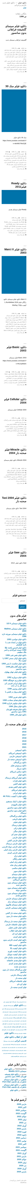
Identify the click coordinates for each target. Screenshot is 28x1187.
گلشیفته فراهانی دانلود (12, 69)
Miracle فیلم (21, 479)
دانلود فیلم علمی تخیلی (17, 928)
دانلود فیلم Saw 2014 (13, 579)
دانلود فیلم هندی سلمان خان (15, 957)
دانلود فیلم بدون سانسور (16, 808)
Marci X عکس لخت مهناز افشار (18, 322)
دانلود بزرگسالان (20, 762)
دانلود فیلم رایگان (11, 470)
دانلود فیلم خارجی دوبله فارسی (14, 847)
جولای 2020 (21, 1159)
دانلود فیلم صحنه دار (11, 1029)
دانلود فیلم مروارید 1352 (16, 677)
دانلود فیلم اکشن (19, 784)
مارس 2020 (21, 1172)
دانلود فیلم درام (20, 856)
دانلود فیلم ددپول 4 (16, 1023)
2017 (24, 735)
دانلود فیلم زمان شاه (18, 865)
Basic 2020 (18, 374)
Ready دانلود (12, 226)
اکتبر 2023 (22, 1107)
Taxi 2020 (19, 529)
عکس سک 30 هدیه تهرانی (20, 164)
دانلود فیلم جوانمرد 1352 (16, 639)
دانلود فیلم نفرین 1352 (17, 697)
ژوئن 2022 (22, 1119)
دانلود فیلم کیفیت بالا (10, 54)
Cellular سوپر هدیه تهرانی (16, 426)
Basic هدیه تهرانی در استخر (11, 380)
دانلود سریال (21, 769)
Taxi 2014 (13, 529)
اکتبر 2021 (22, 1144)
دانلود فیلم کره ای (19, 934)
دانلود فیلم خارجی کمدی (16, 853)
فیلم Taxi (11, 533)
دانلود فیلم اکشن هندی (17, 787)
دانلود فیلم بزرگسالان (21, 52)
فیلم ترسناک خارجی (18, 975)
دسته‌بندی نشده (20, 967)
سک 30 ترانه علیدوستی (11, 158)
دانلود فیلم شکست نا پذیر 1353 (14, 664)
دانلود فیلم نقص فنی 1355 (16, 655)
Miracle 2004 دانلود (20, 472)
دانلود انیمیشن (20, 750)
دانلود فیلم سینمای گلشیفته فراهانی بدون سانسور (15, 29)
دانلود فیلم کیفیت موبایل (16, 954)
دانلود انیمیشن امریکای (17, 753)
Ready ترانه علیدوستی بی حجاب (16, 222)
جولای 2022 (21, 1116)
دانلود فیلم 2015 (11, 1005)
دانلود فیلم (22, 3)
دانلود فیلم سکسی (19, 868)
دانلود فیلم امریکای (18, 790)
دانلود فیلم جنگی (19, 831)
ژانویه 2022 (21, 1135)
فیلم (6, 1053)
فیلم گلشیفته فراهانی (15, 1056)
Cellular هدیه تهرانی (19, 428)
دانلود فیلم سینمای (16, 220)
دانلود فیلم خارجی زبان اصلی (15, 850)
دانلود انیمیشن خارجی (17, 756)
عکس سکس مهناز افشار (20, 330)
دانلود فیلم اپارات (19, 781)
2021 (24, 747)
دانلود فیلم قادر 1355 (18, 715)
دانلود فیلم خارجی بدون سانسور (14, 1020)
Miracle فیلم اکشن (12, 479)
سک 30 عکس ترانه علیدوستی (19, 160)
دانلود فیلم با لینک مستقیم (16, 801)
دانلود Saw (12, 577)
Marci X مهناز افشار (10, 326)
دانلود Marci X (9, 328)
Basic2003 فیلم (22, 382)
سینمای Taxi (17, 533)
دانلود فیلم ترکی (20, 828)
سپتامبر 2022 (21, 1110)
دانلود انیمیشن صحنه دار (17, 759)
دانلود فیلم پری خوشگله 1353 (14, 680)
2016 (24, 732)
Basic (12, 374)
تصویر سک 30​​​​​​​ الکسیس (18, 154)
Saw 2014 (22, 577)
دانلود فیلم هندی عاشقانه (16, 960)
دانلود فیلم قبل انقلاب (17, 931)
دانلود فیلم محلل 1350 (17, 706)
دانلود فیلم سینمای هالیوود (16, 905)
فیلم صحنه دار (20, 978)
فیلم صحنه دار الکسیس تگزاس (14, 67)
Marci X (18, 317)
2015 (24, 729)
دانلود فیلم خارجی (19, 838)
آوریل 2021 (21, 1153)
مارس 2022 (21, 1129)
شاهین (23, 1080)
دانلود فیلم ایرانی (19, 793)
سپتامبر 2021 (21, 1147)
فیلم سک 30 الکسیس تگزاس (19, 166)
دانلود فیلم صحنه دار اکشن (16, 913)
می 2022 (22, 1123)
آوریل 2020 (21, 1169)
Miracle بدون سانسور (16, 477)
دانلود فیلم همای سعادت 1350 (14, 700)
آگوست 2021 (21, 1150)
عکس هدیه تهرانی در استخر (11, 382)
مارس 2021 (21, 1156)
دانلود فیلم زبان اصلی (10, 52)
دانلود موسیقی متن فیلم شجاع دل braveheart (15, 1053)
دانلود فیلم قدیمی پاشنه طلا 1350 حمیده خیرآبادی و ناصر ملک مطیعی (15, 650)
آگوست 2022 (21, 1113)
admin (23, 48)
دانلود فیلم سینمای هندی (20, 1029)
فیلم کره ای (21, 984)
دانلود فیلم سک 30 (21, 156)
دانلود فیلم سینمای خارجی (16, 899)
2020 (23, 50)
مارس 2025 (21, 1104)
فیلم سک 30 (10, 164)
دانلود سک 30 (8, 154)
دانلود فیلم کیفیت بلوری (20, 56)
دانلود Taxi (19, 531)
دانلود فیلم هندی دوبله (11, 1047)
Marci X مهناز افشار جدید (20, 328)
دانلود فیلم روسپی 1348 (16, 689)
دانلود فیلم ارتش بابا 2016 (19, 1008)
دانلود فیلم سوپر (12, 61)
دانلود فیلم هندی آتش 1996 (15, 1044)
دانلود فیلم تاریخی (19, 819)
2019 (24, 741)
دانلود (23, 61)
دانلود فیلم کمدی (19, 937)
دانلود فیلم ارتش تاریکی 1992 (9, 1008)
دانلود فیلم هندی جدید (19, 1047)
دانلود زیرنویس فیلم (18, 766)
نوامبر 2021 (21, 1141)
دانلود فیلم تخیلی (19, 822)
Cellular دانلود (21, 424)
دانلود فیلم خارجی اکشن (16, 841)
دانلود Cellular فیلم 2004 (13, 430)
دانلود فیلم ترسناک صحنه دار (8, 1017)
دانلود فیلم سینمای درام (17, 902)
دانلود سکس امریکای (18, 772)
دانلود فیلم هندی (23, 1044)
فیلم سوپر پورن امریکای (16, 65)
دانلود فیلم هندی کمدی (17, 964)
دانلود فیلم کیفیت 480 (21, 54)
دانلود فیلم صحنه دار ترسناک (15, 921)
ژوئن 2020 (22, 1162)
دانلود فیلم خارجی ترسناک (16, 844)
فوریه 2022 (21, 1132)
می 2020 (22, 1166)
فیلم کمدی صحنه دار (18, 987)
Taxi (9, 529)
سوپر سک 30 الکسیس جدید (11, 162)
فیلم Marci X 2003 (8, 330)
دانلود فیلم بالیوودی (18, 805)
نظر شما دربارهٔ (21, 71)
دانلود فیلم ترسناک (19, 825)
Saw (17, 577)
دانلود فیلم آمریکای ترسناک (15, 778)
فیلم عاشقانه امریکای (17, 981)
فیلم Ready (12, 232)
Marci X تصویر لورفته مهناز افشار (14, 319)
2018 (24, 738)
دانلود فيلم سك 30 (15, 86)
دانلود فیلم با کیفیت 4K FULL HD (13, 50)
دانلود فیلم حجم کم (18, 834)
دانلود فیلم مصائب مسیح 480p (9, 1041)
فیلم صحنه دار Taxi (17, 535)
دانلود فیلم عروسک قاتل (18, 1033)
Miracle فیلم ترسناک (21, 481)
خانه (24, 8)
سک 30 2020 (21, 158)
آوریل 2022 (21, 1126)
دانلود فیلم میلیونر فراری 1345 (14, 703)
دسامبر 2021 (21, 1138)
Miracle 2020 (13, 474)
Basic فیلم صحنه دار (17, 378)
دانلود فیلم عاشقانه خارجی (16, 925)
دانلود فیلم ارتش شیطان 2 (13, 1011)
